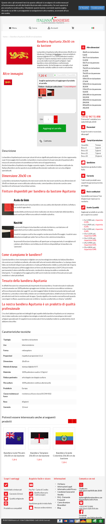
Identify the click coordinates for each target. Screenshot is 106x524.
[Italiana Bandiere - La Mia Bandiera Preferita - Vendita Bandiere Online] (53, 20)
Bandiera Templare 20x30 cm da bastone (39, 454)
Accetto (84, 8)
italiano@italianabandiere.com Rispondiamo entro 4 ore (91, 498)
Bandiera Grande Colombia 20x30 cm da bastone (64, 455)
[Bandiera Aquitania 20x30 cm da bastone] (8, 78)
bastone (58, 54)
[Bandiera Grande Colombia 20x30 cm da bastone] (64, 438)
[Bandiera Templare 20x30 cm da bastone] (39, 438)
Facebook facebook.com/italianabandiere (91, 516)
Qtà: (41, 119)
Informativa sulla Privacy (66, 489)
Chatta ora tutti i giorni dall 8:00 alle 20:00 (90, 489)
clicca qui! (85, 134)
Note (40, 98)
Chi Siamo (61, 484)
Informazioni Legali (64, 487)
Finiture (50, 86)
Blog (59, 508)
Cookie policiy (97, 8)
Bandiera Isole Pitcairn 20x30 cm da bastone (14, 454)
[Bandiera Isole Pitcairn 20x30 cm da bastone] (14, 438)
